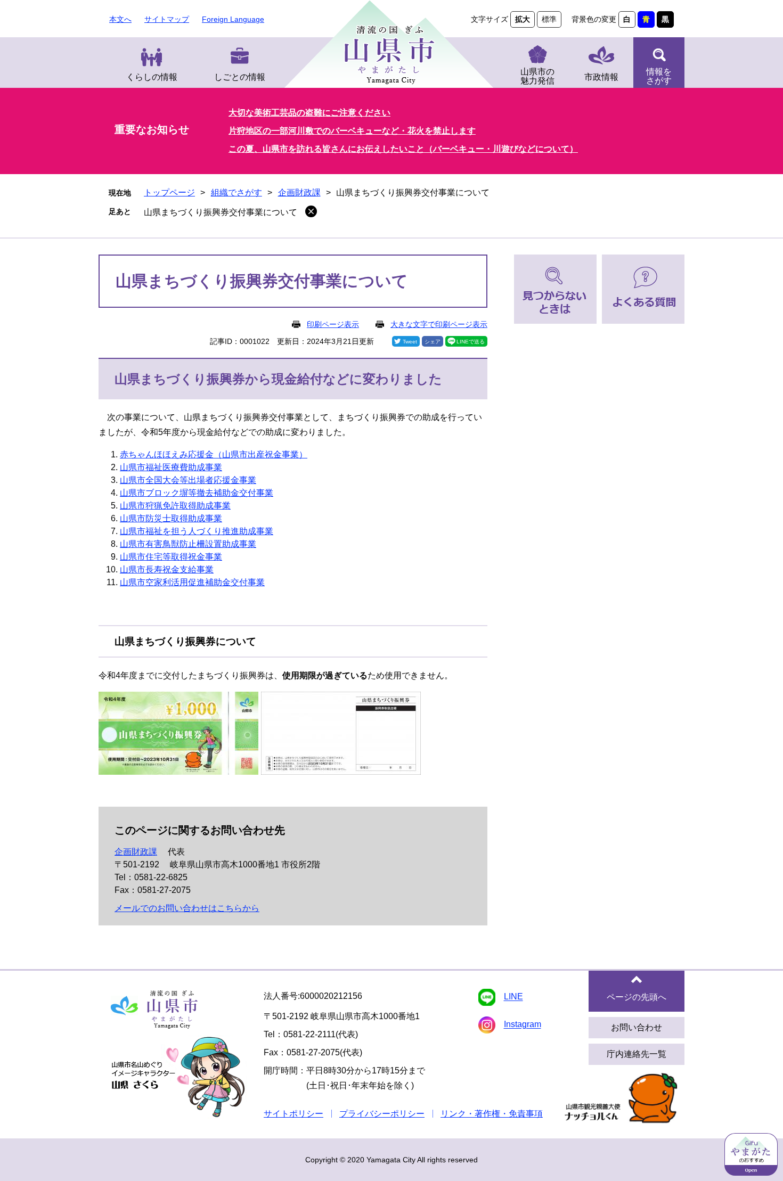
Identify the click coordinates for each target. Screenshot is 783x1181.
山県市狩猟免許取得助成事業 (175, 505)
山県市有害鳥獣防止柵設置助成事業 (188, 543)
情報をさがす (659, 76)
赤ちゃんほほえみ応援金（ (171, 454)
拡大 (522, 19)
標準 (549, 19)
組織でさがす (236, 192)
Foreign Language (233, 19)
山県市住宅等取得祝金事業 (171, 556)
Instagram (522, 1024)
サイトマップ (166, 19)
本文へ (120, 19)
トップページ (169, 192)
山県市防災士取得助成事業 (171, 518)
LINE (513, 997)
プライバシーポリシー (382, 1113)
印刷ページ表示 (333, 324)
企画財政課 (299, 192)
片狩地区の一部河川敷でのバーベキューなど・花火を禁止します (352, 130)
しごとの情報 (239, 76)
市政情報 (601, 76)
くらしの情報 (151, 76)
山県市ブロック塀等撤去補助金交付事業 (196, 492)
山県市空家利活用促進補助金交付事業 (192, 582)
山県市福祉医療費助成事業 (171, 467)
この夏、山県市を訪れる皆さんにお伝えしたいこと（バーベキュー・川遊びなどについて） (403, 148)
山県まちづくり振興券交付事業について (220, 212)
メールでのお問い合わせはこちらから (187, 908)
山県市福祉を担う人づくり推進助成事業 (196, 531)
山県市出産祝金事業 (260, 454)
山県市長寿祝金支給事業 (167, 569)
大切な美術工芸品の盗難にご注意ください (309, 112)
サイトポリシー (293, 1113)
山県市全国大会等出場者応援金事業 (188, 480)
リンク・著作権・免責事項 (492, 1113)
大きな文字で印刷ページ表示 (438, 324)
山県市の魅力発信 (537, 76)
